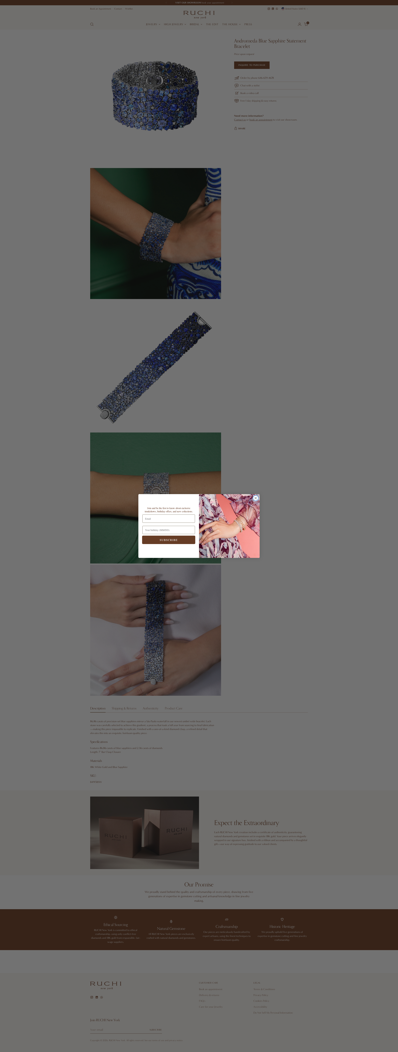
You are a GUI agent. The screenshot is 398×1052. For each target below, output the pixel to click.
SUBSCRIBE (169, 540)
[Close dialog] (255, 498)
